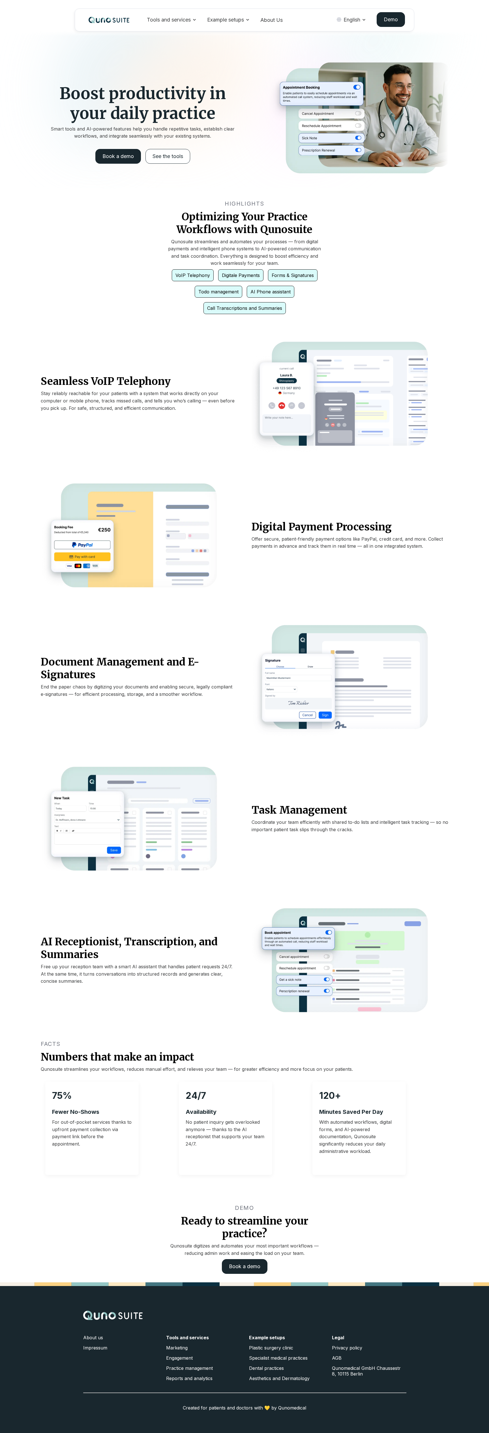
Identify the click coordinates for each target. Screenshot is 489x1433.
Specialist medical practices (278, 1358)
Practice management (189, 1368)
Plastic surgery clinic (271, 1348)
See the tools (168, 156)
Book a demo (118, 156)
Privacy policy (347, 1348)
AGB (337, 1358)
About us (93, 1337)
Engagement (179, 1358)
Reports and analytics (189, 1378)
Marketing (177, 1348)
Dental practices (266, 1368)
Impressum (95, 1348)
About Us (271, 20)
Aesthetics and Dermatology (279, 1378)
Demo (391, 19)
